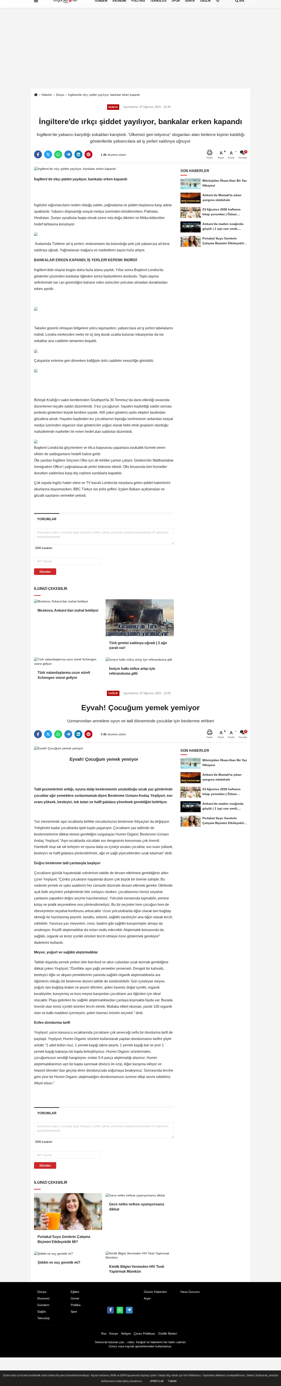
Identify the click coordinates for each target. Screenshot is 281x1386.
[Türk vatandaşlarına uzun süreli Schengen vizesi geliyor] (68, 661)
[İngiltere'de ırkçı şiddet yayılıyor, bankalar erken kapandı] (75, 168)
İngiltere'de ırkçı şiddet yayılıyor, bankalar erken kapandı (104, 94)
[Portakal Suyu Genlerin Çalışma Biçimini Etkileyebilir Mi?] (68, 1211)
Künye (113, 1333)
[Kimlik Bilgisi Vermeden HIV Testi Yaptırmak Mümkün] (140, 1255)
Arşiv (147, 1298)
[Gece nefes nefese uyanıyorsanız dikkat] (140, 1195)
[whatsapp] (58, 154)
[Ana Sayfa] (36, 95)
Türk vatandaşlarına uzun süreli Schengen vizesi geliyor (64, 675)
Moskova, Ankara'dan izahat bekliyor (68, 610)
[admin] (129, 1310)
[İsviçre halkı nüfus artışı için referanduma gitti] (140, 659)
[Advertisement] (140, 55)
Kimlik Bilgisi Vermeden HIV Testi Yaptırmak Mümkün (136, 1269)
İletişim (126, 1333)
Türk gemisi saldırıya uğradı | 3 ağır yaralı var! (138, 645)
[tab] (46, 519)
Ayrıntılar (156, 1381)
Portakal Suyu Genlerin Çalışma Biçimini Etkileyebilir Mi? (64, 1239)
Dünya (60, 94)
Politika (76, 1305)
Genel (75, 1298)
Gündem (43, 1305)
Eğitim (75, 1292)
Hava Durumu (190, 1292)
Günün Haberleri (155, 1292)
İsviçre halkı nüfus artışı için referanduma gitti (132, 671)
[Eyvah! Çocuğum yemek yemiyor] (58, 748)
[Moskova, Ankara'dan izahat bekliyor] (68, 601)
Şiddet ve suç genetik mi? (59, 1262)
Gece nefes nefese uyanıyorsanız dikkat (136, 1206)
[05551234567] (120, 1310)
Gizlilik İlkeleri (167, 1333)
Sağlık (41, 1311)
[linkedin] (78, 154)
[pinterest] (88, 154)
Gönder (45, 571)
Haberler (46, 94)
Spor (74, 1311)
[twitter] (48, 154)
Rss (103, 1333)
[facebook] (38, 154)
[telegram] (68, 154)
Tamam (172, 1381)
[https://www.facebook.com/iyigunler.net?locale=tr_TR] (110, 1310)
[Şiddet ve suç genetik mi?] (68, 1253)
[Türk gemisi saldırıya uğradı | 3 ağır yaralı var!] (140, 617)
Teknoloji (43, 1318)
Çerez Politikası (144, 1333)
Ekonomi (43, 1298)
